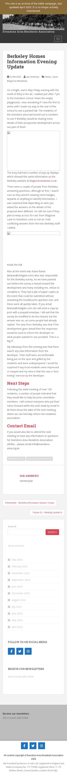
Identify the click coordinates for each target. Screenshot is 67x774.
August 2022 (19, 600)
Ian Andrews (32, 76)
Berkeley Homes (16, 458)
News (48, 76)
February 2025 (20, 566)
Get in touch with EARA (21, 676)
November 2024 (21, 573)
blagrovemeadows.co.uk (43, 180)
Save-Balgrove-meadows (39, 458)
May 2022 (17, 620)
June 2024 (17, 586)
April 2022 (17, 627)
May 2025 (17, 559)
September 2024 (21, 579)
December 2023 (21, 593)
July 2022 (17, 606)
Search (12, 526)
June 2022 (17, 613)
